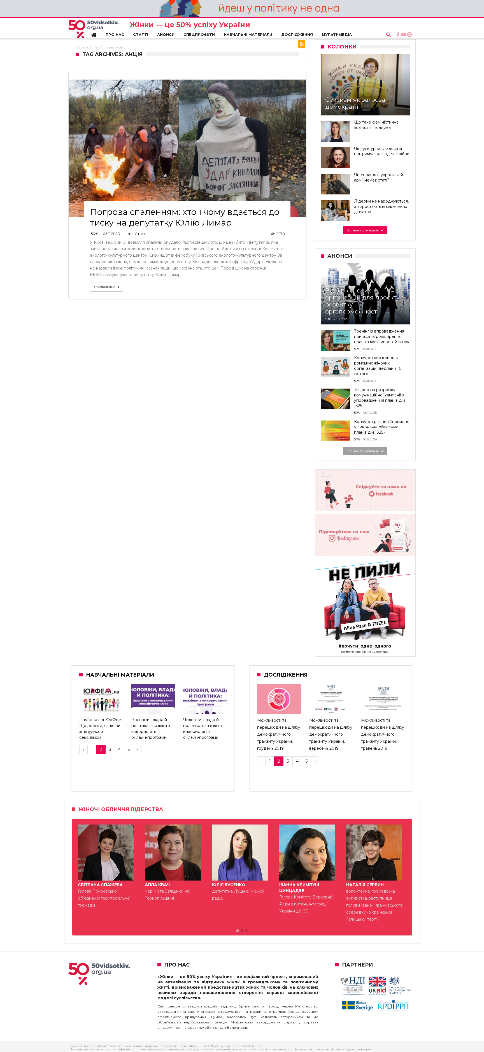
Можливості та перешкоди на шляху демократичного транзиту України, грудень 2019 (278, 734)
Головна (82, 47)
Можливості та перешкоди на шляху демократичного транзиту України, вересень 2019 (330, 734)
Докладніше (104, 287)
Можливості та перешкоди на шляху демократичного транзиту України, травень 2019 (382, 734)
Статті (140, 233)
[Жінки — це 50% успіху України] (93, 29)
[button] (237, 931)
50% (95, 233)
